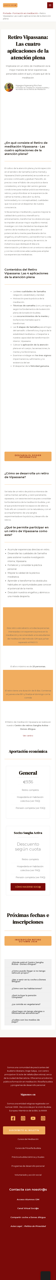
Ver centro (28, 736)
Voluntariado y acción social (28, 1175)
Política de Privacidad (35, 1226)
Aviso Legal (16, 1226)
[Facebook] (13, 1118)
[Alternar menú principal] (50, 5)
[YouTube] (33, 1118)
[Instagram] (23, 1118)
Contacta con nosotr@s (28, 1189)
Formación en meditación (25, 13)
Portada (7, 13)
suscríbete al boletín (24, 1130)
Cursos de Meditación (28, 1139)
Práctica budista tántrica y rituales (28, 1157)
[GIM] (43, 1118)
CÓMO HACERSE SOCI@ (28, 886)
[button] (10, 5)
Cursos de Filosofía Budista (28, 1148)
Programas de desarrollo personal (28, 1166)
